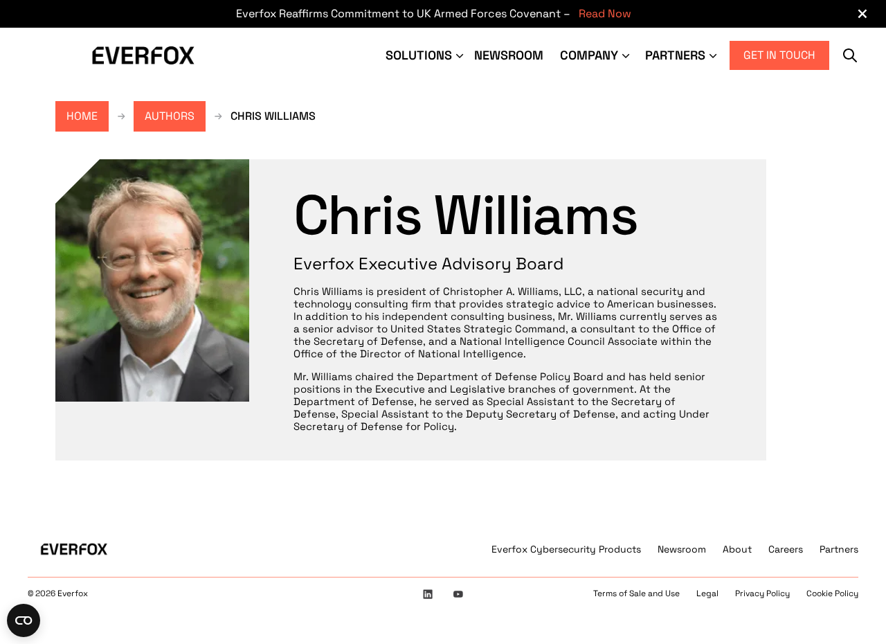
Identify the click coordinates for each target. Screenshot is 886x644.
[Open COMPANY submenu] (627, 55)
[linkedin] (427, 594)
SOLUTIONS (419, 55)
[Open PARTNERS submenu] (714, 55)
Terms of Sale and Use (636, 593)
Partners (839, 549)
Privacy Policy (762, 593)
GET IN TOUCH (779, 55)
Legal (707, 593)
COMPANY (589, 55)
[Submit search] (850, 55)
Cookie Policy (832, 593)
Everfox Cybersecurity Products (566, 549)
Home (82, 116)
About (737, 549)
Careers (785, 549)
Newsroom (682, 549)
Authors (170, 116)
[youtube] (458, 594)
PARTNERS (675, 55)
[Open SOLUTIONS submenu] (461, 55)
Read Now (605, 13)
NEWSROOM (508, 55)
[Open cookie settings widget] (23, 620)
